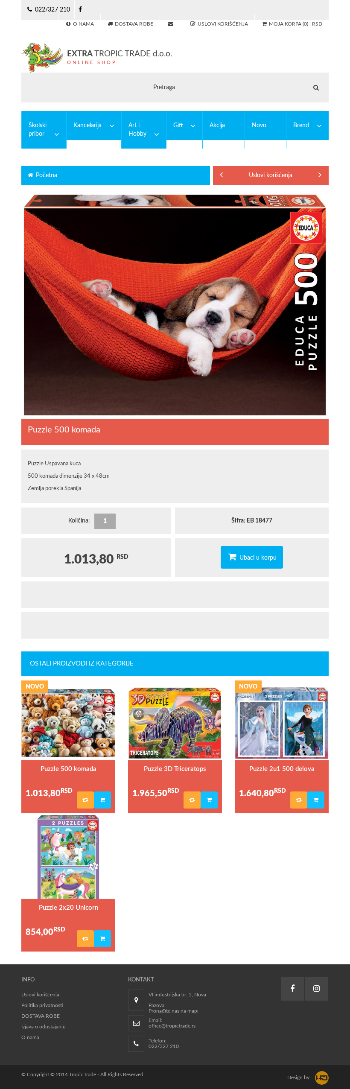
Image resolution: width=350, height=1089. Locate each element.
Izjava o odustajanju (43, 1026)
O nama (30, 1037)
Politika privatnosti (42, 1005)
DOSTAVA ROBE (40, 1016)
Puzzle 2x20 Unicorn (68, 908)
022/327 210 (51, 10)
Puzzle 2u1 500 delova (282, 769)
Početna (45, 175)
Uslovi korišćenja (250, 175)
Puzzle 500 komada (68, 769)
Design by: (299, 1077)
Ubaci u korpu (257, 558)
